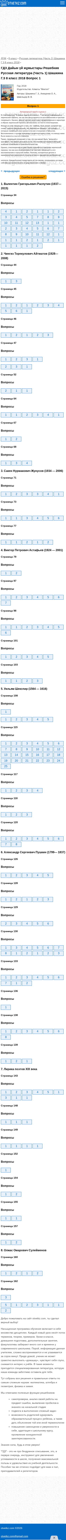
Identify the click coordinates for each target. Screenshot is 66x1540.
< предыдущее (10, 171)
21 (27, 760)
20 (16, 760)
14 (16, 754)
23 (48, 760)
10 (5, 222)
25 (5, 766)
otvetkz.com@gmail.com (14, 1536)
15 (27, 754)
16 (37, 754)
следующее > (56, 171)
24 (58, 760)
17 (48, 754)
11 (16, 222)
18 (58, 754)
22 (37, 760)
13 (37, 222)
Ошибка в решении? (33, 177)
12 (27, 222)
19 (5, 760)
